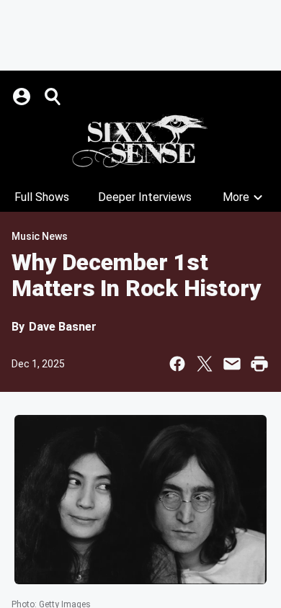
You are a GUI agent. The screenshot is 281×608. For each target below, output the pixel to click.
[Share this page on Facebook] (177, 364)
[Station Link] (140, 141)
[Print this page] (259, 364)
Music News (40, 236)
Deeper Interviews (145, 197)
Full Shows (41, 197)
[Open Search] (53, 96)
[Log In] (23, 96)
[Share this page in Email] (232, 364)
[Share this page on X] (205, 364)
